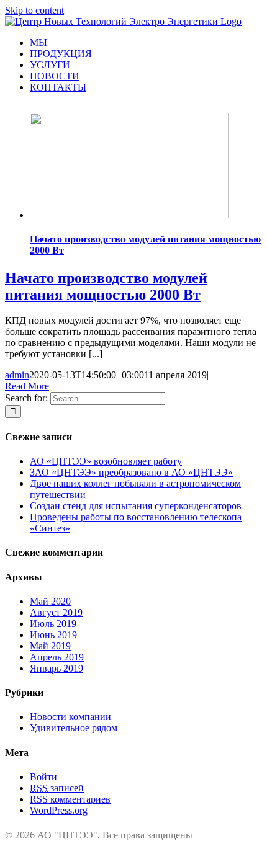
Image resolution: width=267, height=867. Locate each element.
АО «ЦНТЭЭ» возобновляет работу (106, 461)
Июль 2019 (53, 623)
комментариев (70, 799)
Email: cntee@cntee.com (97, 861)
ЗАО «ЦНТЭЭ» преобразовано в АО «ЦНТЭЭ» (131, 472)
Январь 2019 (56, 668)
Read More (27, 386)
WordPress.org (59, 810)
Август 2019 (56, 612)
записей (57, 788)
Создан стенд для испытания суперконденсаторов (136, 505)
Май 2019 (50, 646)
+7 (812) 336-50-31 (87, 850)
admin (17, 375)
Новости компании (70, 716)
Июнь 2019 (53, 634)
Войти (43, 776)
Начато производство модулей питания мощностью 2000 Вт (106, 286)
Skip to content (34, 10)
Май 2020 (50, 601)
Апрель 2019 (57, 657)
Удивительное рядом (73, 727)
